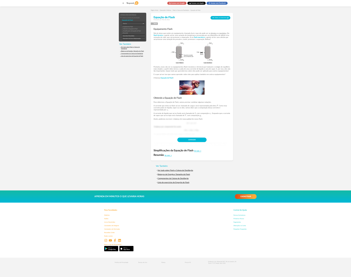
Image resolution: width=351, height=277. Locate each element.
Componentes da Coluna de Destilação (132, 53)
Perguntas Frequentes (240, 229)
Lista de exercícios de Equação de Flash (132, 56)
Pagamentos (237, 222)
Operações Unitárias (128, 15)
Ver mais (197, 151)
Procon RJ (188, 262)
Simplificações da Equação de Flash (132, 31)
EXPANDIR (192, 140)
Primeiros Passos (238, 218)
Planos (163, 262)
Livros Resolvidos (109, 222)
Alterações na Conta (239, 225)
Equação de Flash (195, 10)
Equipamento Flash (128, 26)
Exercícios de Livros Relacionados (132, 38)
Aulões (106, 218)
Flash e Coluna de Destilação (131, 17)
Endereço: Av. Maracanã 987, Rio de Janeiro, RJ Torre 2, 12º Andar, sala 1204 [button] (222, 262)
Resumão (125, 33)
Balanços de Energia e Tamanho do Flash (132, 51)
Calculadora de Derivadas (112, 229)
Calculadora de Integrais (111, 225)
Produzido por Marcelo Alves (162, 19)
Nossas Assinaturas (239, 215)
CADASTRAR (245, 196)
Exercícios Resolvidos (128, 36)
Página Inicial (154, 10)
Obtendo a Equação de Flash (130, 28)
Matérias (107, 215)
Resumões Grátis (109, 232)
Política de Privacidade (121, 262)
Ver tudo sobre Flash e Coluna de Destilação (130, 48)
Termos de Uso (142, 262)
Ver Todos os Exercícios (219, 17)
